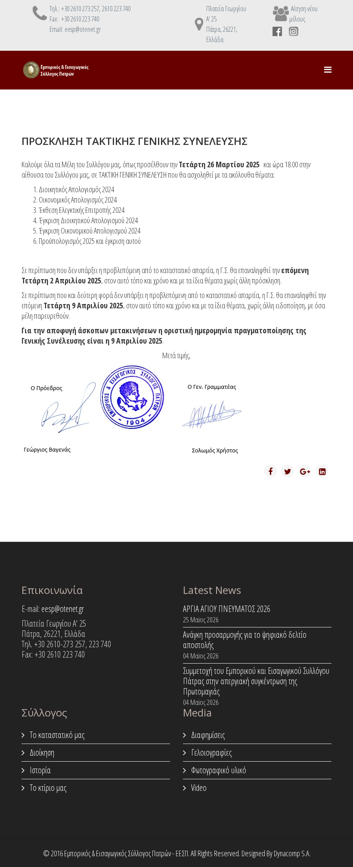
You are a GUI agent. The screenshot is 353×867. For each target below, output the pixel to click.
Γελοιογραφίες (210, 752)
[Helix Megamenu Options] (327, 69)
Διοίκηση (41, 752)
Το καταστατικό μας (56, 735)
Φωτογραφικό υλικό (217, 770)
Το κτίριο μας (47, 787)
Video (198, 787)
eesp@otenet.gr (62, 609)
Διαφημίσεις (207, 735)
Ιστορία (39, 770)
